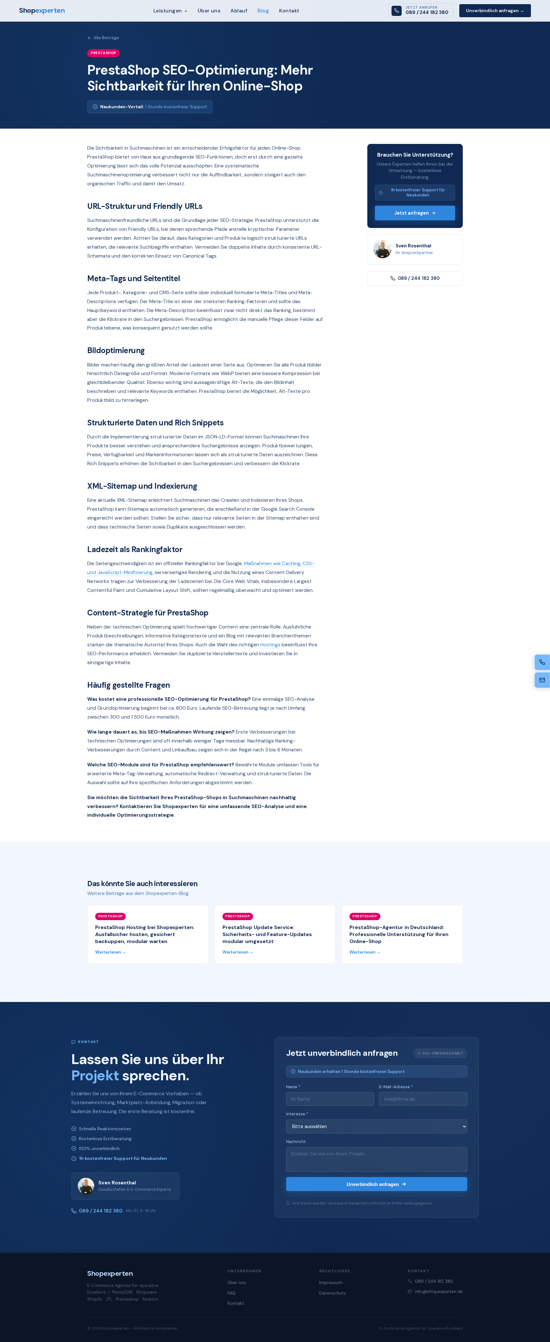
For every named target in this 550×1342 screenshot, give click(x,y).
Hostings (270, 645)
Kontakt (289, 10)
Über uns (209, 10)
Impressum (330, 1282)
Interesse (297, 1114)
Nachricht (296, 1141)
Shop (42, 10)
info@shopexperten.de (439, 1291)
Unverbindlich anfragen (373, 1184)
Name (293, 1087)
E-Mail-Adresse (396, 1087)
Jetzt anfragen (411, 213)
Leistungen (168, 10)
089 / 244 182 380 (419, 278)
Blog (263, 10)
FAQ (232, 1293)
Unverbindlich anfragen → (495, 10)
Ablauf (238, 10)
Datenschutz (332, 1293)
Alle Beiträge (106, 37)
